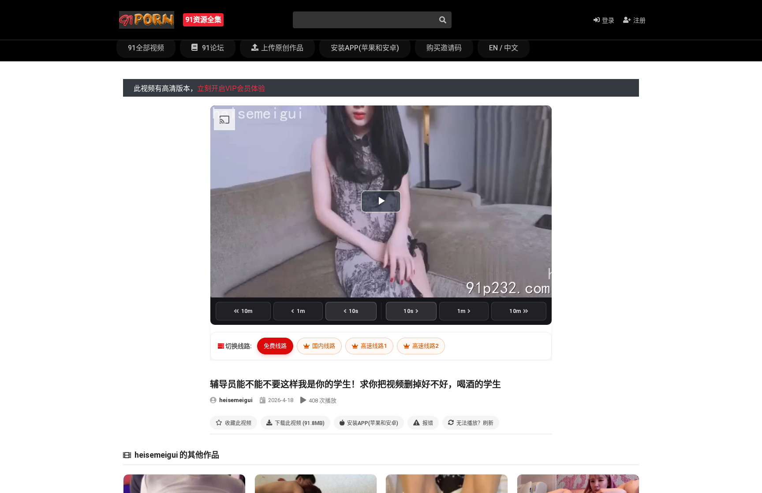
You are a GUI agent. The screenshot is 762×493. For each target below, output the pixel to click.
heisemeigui (236, 400)
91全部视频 (146, 48)
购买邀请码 (444, 48)
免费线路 (275, 345)
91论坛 (212, 48)
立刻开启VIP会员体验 (231, 88)
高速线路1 (373, 345)
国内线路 (323, 345)
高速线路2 (424, 345)
